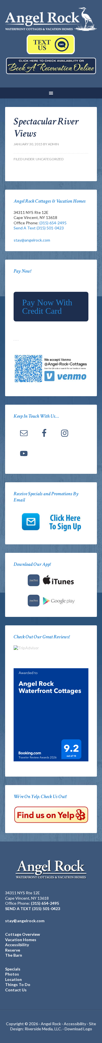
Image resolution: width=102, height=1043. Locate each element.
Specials (12, 969)
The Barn (13, 955)
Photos (12, 974)
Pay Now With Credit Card (47, 306)
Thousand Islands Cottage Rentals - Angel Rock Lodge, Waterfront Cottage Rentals (51, 20)
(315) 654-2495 (53, 222)
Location (13, 979)
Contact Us (16, 989)
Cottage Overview (22, 934)
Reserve (12, 950)
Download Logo (78, 1028)
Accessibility (17, 944)
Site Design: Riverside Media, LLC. (53, 1026)
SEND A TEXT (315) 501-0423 (32, 908)
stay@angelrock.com (32, 240)
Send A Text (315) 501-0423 (39, 227)
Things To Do (17, 984)
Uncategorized (49, 159)
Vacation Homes (20, 939)
